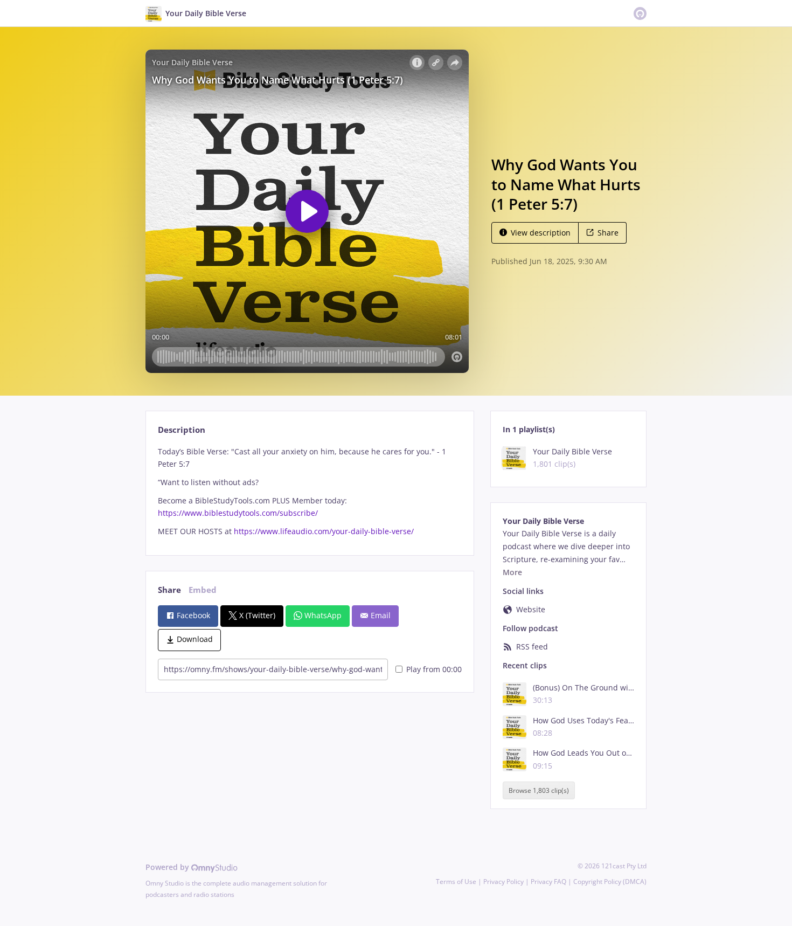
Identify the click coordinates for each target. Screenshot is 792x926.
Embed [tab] (203, 590)
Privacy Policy (503, 881)
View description (541, 232)
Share (608, 232)
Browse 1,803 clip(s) (539, 790)
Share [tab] (169, 590)
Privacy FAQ (548, 881)
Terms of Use (456, 881)
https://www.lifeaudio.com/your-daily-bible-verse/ (324, 531)
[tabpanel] (309, 491)
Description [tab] (181, 430)
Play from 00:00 (434, 669)
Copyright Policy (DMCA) (610, 881)
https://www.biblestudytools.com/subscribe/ (238, 513)
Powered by (168, 867)
